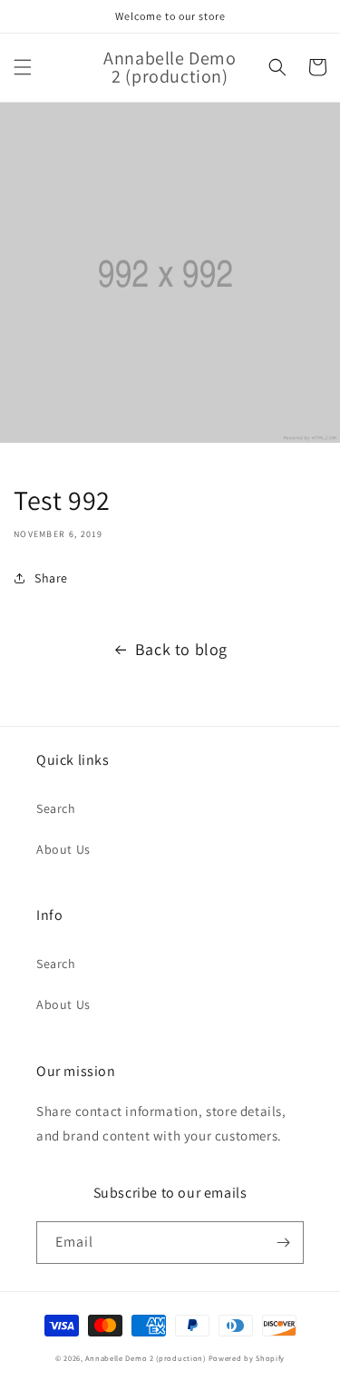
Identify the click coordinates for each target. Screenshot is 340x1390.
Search (56, 808)
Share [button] (51, 578)
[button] (23, 67)
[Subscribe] (283, 1242)
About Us (63, 849)
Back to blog (181, 649)
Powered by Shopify (247, 1358)
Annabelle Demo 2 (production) (145, 1358)
